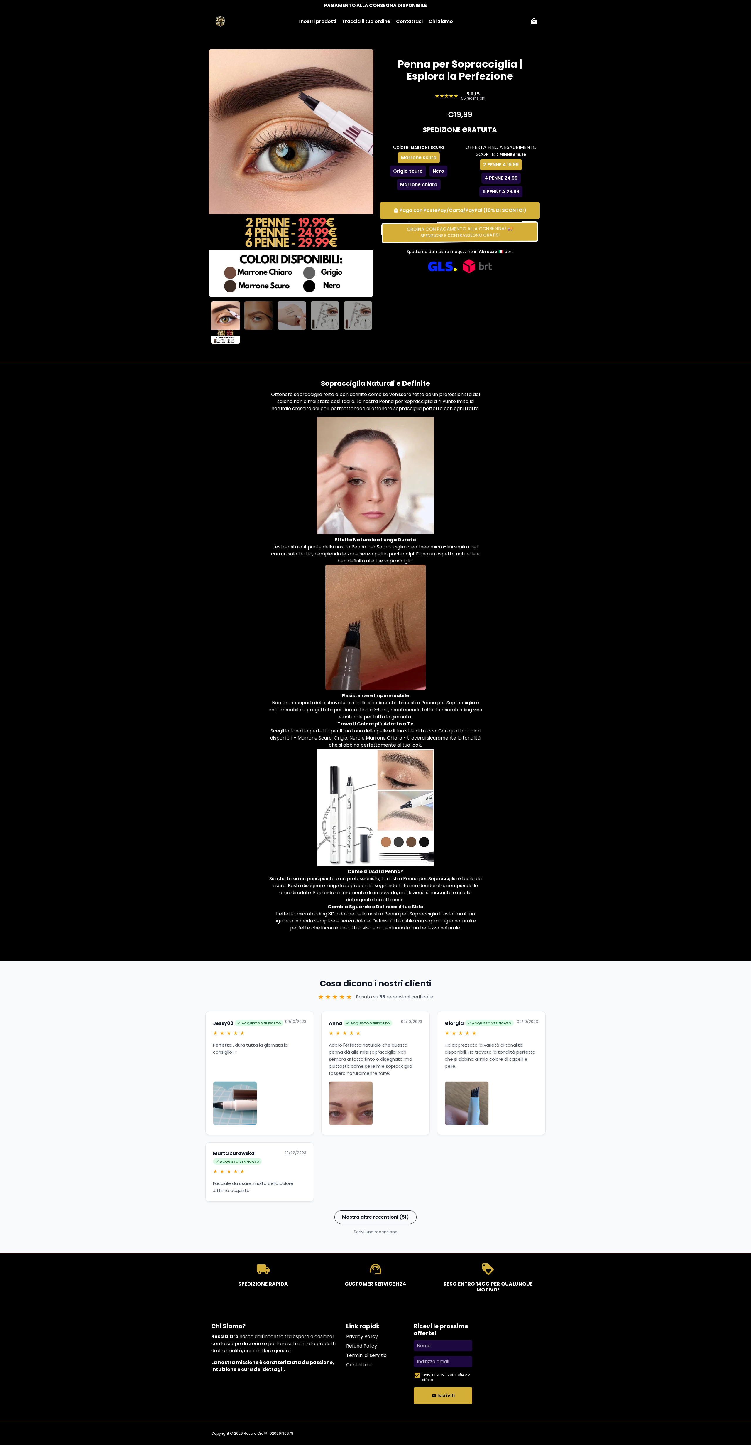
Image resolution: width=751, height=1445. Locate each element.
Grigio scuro (408, 171)
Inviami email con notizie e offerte (446, 1377)
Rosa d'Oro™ (255, 1433)
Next (363, 172)
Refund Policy (361, 1346)
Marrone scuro (419, 157)
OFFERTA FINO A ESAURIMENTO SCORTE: (501, 151)
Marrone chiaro (418, 184)
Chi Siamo (441, 21)
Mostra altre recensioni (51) (375, 1217)
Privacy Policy (362, 1336)
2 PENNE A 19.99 (501, 164)
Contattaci (409, 21)
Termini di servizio (366, 1355)
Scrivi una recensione (376, 1232)
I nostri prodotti (317, 21)
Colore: (418, 147)
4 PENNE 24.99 (501, 178)
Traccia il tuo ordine (366, 21)
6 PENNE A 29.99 (501, 191)
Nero (438, 171)
